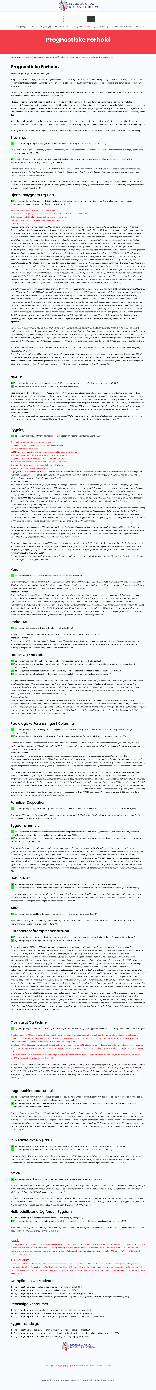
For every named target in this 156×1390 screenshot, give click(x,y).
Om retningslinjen (19, 26)
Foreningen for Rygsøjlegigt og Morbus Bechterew (66, 1365)
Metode (34, 26)
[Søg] (91, 19)
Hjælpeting (103, 26)
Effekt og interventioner (122, 26)
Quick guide (77, 26)
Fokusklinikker (96, 1365)
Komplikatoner (61, 26)
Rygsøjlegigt (46, 26)
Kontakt (108, 1365)
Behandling (90, 26)
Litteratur (140, 26)
